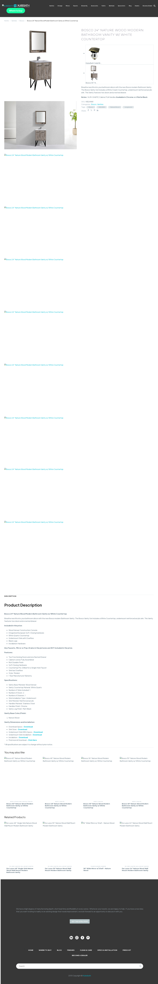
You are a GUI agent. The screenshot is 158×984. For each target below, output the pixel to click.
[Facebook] (88, 110)
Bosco (22, 21)
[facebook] (82, 937)
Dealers (137, 5)
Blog (130, 5)
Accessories (94, 5)
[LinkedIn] (97, 110)
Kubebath (87, 975)
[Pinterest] (94, 110)
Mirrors (68, 5)
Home (6, 21)
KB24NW (102, 107)
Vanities (51, 5)
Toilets (103, 5)
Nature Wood (114, 107)
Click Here (32, 740)
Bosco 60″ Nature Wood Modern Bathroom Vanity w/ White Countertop (19, 806)
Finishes (70, 950)
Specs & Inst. (121, 5)
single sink (128, 107)
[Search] (140, 966)
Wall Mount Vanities (27, 866)
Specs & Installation (107, 950)
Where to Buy (45, 950)
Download (28, 727)
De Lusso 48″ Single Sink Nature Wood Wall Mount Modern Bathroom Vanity (19, 870)
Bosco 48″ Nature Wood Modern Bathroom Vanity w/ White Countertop (58, 806)
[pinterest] (88, 937)
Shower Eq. (84, 5)
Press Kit (127, 950)
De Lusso (12, 866)
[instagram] (77, 937)
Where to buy (15, 10)
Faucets (75, 5)
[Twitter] (91, 110)
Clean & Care (86, 950)
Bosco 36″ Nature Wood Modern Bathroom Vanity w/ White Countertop (96, 806)
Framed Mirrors (95, 866)
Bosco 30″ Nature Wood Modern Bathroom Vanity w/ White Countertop (135, 806)
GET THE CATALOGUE (80, 921)
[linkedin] (71, 937)
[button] (154, 5)
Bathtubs (111, 5)
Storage (60, 5)
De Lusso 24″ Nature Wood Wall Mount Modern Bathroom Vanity (135, 869)
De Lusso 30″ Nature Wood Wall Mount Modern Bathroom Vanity (58, 869)
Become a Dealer (147, 5)
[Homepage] (16, 5)
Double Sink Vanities (20, 801)
